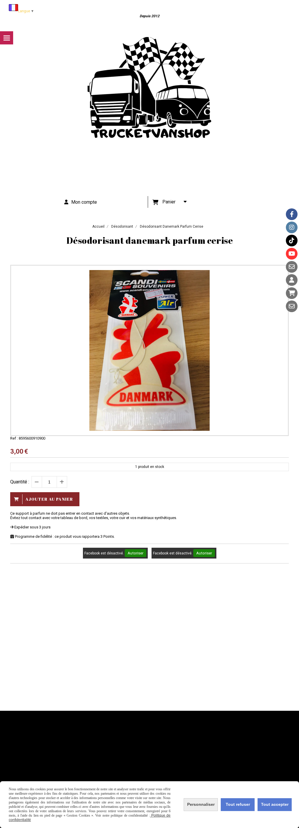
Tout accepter (274, 804)
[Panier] (292, 293)
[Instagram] (292, 227)
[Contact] (292, 267)
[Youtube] (292, 254)
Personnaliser (201, 804)
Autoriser (135, 553)
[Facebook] (292, 214)
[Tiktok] (292, 240)
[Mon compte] (292, 280)
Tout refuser (238, 804)
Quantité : (19, 482)
